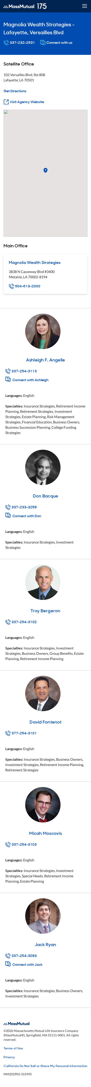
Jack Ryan (45, 944)
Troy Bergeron (45, 610)
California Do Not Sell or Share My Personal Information (45, 1065)
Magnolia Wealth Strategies (35, 262)
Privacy (9, 1056)
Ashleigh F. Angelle (45, 359)
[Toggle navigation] (84, 6)
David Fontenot (45, 721)
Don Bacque (45, 495)
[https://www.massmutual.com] (25, 6)
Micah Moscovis (45, 833)
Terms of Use (13, 1048)
